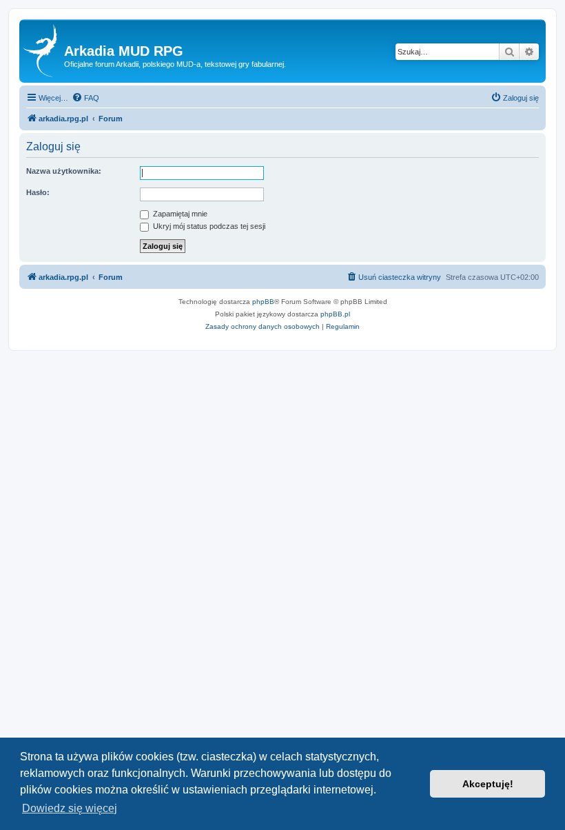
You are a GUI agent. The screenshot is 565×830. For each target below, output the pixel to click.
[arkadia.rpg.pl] (43, 51)
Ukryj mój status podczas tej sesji (208, 226)
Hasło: (38, 192)
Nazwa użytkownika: (63, 171)
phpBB (263, 301)
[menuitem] (85, 98)
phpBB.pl (335, 314)
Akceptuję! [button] (487, 783)
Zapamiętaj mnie (179, 214)
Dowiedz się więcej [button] (69, 808)
